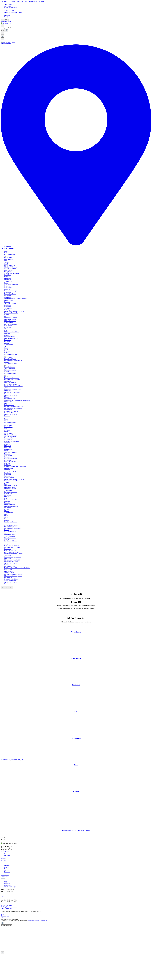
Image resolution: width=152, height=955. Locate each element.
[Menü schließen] (5, 256)
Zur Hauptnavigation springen (35, 1)
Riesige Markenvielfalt (10, 7)
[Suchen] (2, 39)
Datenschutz (7, 885)
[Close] (2, 952)
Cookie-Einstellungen (10, 886)
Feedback (7, 865)
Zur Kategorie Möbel (10, 254)
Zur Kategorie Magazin (10, 373)
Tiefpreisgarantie (8, 4)
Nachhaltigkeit (5, 21)
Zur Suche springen (21, 1)
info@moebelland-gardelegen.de (13, 12)
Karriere (6, 867)
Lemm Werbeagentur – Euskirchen (37, 920)
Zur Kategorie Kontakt (10, 363)
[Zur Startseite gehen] (7, 23)
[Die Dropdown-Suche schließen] (2, 33)
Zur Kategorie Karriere (10, 354)
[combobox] (9, 28)
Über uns (3, 858)
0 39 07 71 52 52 (9, 10)
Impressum (7, 883)
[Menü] (2, 25)
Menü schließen (8, 588)
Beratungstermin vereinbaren (70, 830)
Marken (6, 869)
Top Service (7, 6)
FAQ (10, 21)
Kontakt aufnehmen (6, 905)
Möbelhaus (7, 870)
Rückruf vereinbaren (84, 830)
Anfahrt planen (5, 851)
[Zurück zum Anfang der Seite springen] (2, 923)
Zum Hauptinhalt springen (8, 1)
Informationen (5, 875)
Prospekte (7, 872)
